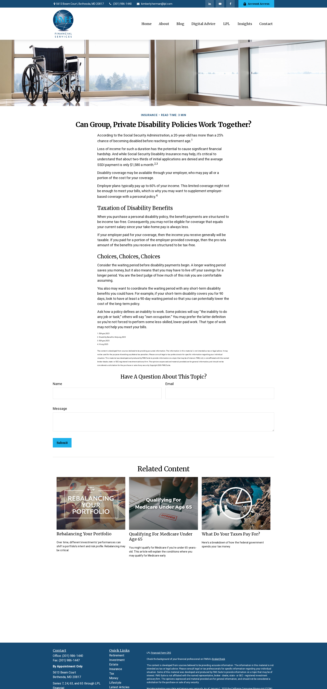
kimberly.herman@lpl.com (156, 3)
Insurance (115, 669)
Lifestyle (115, 682)
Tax (111, 673)
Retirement (116, 655)
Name (57, 384)
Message (60, 409)
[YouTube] (220, 4)
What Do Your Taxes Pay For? (231, 534)
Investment (117, 660)
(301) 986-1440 (122, 3)
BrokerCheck (218, 659)
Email (169, 384)
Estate (113, 664)
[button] (146, 24)
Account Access (258, 3)
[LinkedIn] (209, 4)
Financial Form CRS (161, 653)
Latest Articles (119, 687)
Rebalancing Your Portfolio (84, 533)
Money (113, 678)
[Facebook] (230, 4)
